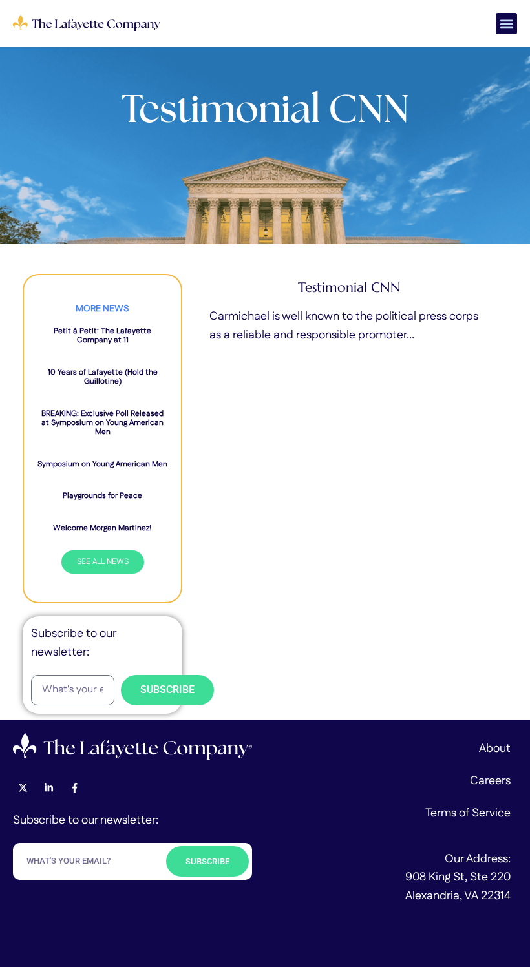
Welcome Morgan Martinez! (102, 528)
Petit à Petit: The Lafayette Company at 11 (102, 336)
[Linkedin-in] (48, 787)
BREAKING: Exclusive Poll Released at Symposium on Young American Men (102, 423)
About (495, 748)
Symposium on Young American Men (102, 464)
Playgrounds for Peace (102, 495)
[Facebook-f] (74, 787)
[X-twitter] (22, 787)
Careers (490, 781)
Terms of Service (468, 813)
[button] (506, 23)
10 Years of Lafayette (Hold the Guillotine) (103, 377)
